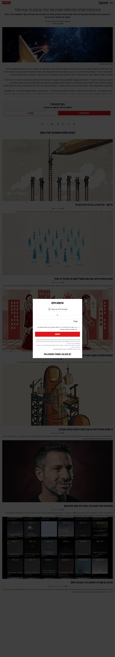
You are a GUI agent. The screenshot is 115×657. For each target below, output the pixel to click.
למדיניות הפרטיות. (71, 343)
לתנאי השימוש (40, 345)
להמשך (57, 334)
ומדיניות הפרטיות (75, 347)
